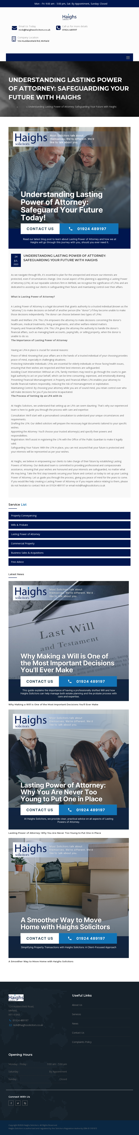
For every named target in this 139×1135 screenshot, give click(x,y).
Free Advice (17, 561)
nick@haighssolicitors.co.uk (28, 1025)
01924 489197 (20, 1020)
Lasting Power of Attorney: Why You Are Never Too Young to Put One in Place (54, 833)
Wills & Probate (19, 524)
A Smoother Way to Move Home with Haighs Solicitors (40, 961)
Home (11, 106)
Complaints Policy (82, 1042)
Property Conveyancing (23, 515)
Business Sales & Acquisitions (27, 552)
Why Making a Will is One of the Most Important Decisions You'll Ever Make (53, 704)
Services (76, 1014)
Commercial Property (22, 543)
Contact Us (78, 1032)
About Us (77, 1005)
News (22, 106)
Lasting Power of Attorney (25, 534)
